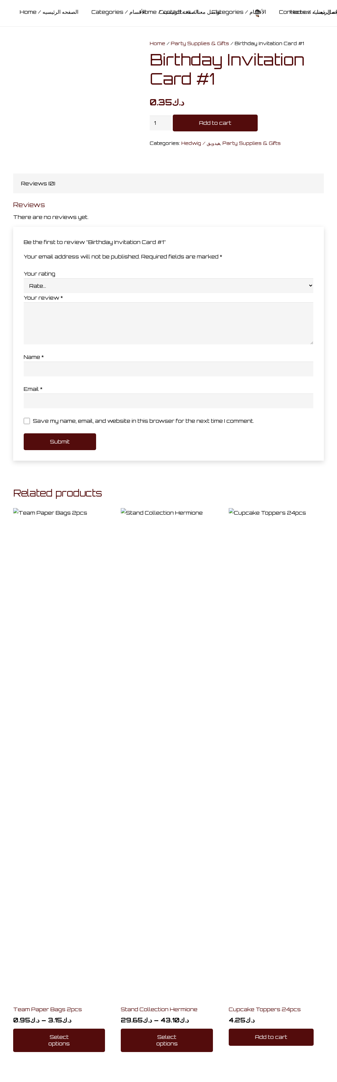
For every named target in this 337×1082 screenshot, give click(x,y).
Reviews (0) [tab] (38, 183)
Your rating (39, 273)
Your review (43, 297)
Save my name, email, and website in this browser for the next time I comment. (143, 421)
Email (33, 389)
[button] (271, 1037)
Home (157, 43)
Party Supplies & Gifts (200, 43)
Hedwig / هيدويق (200, 143)
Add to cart (215, 123)
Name (34, 357)
